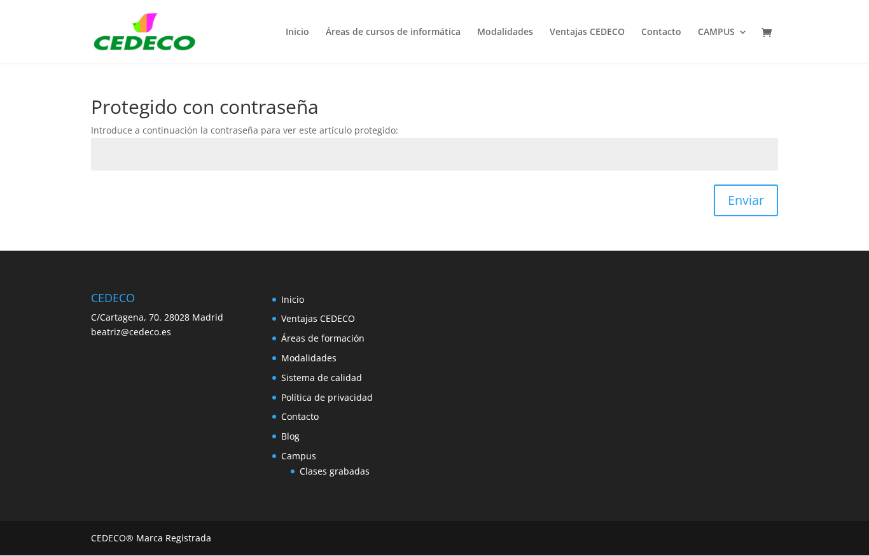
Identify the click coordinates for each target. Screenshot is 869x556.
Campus (298, 456)
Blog (290, 436)
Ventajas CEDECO (587, 32)
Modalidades (505, 32)
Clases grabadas (335, 471)
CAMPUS (716, 32)
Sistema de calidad (321, 378)
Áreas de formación (323, 338)
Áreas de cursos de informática (393, 32)
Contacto (661, 32)
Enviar (746, 200)
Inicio (297, 32)
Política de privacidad (327, 397)
